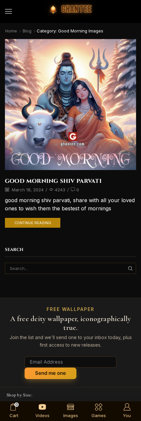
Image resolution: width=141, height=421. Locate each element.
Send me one (50, 373)
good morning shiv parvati (53, 181)
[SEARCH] (130, 268)
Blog (27, 30)
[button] (8, 11)
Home (11, 30)
